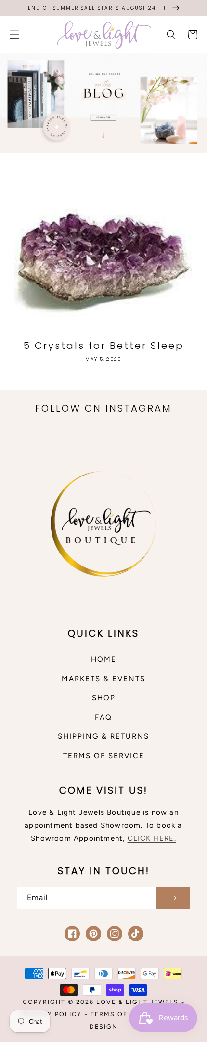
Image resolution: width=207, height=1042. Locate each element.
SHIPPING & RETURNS (103, 736)
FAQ (103, 717)
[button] (14, 34)
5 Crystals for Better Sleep (104, 345)
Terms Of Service (126, 1013)
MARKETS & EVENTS (103, 678)
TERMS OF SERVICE (103, 755)
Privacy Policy (51, 1013)
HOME (103, 659)
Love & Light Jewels (137, 1001)
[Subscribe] (173, 898)
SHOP (104, 698)
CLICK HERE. (152, 838)
